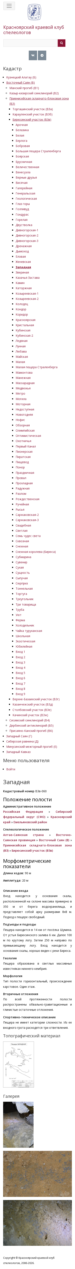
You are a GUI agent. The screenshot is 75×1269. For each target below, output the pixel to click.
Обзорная (23, 425)
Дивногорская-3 (27, 241)
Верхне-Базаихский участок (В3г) (36, 699)
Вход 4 (20, 668)
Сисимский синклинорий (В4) (29, 720)
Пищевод (22, 462)
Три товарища (26, 604)
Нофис (20, 420)
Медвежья (23, 388)
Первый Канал (26, 446)
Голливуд (22, 209)
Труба (20, 610)
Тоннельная (24, 588)
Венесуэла (23, 172)
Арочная (22, 125)
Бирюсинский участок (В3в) (31, 119)
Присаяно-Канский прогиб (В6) (31, 731)
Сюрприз (22, 583)
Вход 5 (20, 673)
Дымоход (22, 251)
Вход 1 (20, 652)
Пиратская (23, 457)
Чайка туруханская (29, 631)
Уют (18, 615)
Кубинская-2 (24, 335)
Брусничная (24, 162)
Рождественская (27, 499)
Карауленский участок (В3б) (32, 114)
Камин (20, 283)
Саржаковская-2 (27, 515)
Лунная (21, 346)
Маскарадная (25, 383)
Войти (10, 769)
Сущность (23, 573)
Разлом (21, 494)
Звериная (22, 272)
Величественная (27, 167)
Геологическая (26, 199)
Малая (20, 362)
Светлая (22, 531)
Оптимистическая (28, 436)
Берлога (21, 141)
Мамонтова (24, 372)
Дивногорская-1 (27, 230)
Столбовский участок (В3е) (31, 710)
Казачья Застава (28, 278)
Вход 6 (20, 678)
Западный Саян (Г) (19, 736)
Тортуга (21, 594)
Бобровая (23, 146)
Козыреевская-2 (27, 299)
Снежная (22, 546)
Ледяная (22, 341)
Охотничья (23, 441)
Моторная (23, 404)
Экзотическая (25, 641)
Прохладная (24, 483)
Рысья (20, 509)
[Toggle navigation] (9, 6)
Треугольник (25, 599)
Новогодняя (24, 415)
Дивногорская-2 (27, 235)
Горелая (22, 220)
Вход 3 (20, 662)
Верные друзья (26, 177)
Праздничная (25, 473)
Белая (20, 135)
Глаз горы (23, 204)
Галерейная (24, 188)
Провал (21, 478)
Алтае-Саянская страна (23, 835)
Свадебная (23, 525)
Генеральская (25, 193)
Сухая (20, 567)
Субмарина (23, 557)
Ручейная (22, 504)
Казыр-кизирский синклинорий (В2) (34, 93)
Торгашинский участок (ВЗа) (32, 109)
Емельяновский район (30, 822)
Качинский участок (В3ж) (30, 715)
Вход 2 (20, 657)
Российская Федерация (23, 812)
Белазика (22, 130)
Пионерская (24, 452)
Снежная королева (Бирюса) (36, 552)
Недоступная (25, 409)
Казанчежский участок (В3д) (32, 704)
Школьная (23, 636)
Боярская (22, 156)
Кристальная (25, 325)
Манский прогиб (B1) (24, 88)
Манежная (23, 378)
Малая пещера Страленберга (37, 367)
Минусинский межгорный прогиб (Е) (31, 747)
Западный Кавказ (18, 752)
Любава (21, 351)
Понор (20, 467)
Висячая (22, 183)
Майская (22, 357)
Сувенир (21, 562)
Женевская (23, 262)
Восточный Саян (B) (20, 82)
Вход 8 (20, 689)
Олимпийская (25, 430)
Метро (20, 393)
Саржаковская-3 (27, 520)
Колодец (22, 304)
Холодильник (25, 625)
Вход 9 (20, 694)
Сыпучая (22, 578)
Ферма (20, 620)
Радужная (23, 488)
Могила (21, 399)
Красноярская (25, 320)
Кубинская (23, 330)
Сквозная (22, 541)
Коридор (22, 314)
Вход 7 (20, 683)
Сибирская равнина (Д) (22, 741)
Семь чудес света (28, 536)
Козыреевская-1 (27, 293)
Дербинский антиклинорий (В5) (31, 725)
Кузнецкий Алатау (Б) (21, 77)
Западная (23, 267)
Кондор (21, 309)
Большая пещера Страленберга (38, 151)
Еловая (21, 256)
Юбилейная (24, 646)
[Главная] (34, 16)
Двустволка (24, 225)
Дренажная (24, 246)
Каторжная (24, 288)
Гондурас (22, 214)
